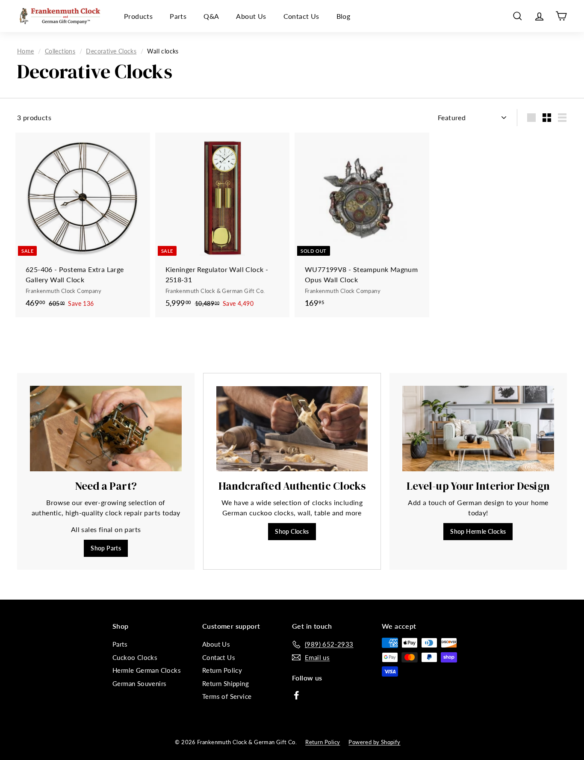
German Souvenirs (139, 683)
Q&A (211, 16)
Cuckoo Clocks (134, 657)
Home (25, 51)
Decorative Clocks (111, 51)
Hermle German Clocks (146, 670)
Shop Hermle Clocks (478, 531)
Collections (60, 51)
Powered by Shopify (374, 742)
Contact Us (301, 16)
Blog (343, 16)
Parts (178, 16)
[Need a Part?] (106, 428)
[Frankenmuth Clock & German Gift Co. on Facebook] (296, 694)
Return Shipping (225, 683)
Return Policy (222, 670)
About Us (251, 16)
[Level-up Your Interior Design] (478, 428)
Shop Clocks (292, 531)
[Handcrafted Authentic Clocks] (291, 428)
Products (138, 16)
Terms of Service (226, 696)
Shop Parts (106, 548)
